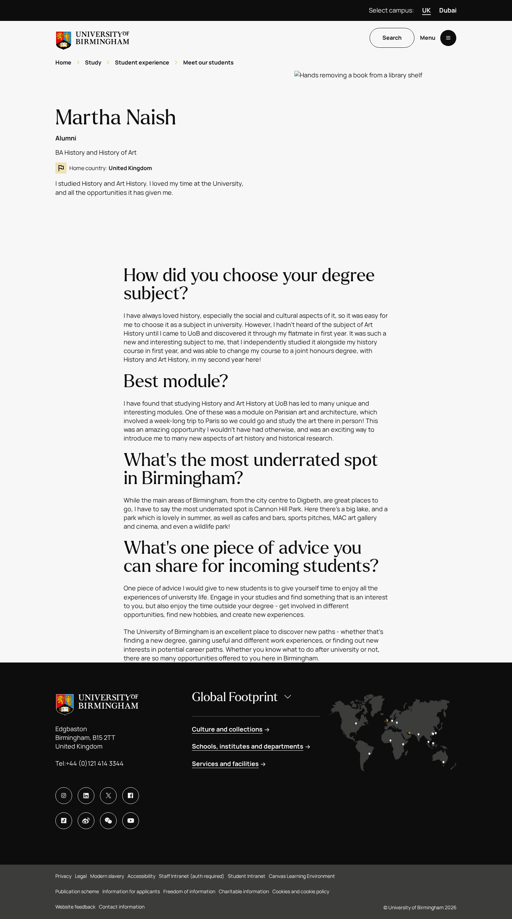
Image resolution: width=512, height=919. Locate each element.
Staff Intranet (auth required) (191, 876)
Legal (81, 876)
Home (63, 62)
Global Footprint (235, 697)
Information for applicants (131, 891)
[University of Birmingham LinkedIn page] (86, 795)
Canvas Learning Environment (302, 876)
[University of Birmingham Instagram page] (63, 795)
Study (93, 62)
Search (392, 38)
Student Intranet (246, 876)
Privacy (63, 876)
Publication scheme (77, 891)
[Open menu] (448, 38)
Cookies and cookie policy (300, 891)
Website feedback (75, 906)
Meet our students (208, 62)
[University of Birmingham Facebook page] (130, 795)
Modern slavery (107, 876)
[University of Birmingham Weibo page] (86, 820)
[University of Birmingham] (92, 38)
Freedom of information (189, 891)
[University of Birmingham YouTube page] (130, 820)
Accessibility (141, 876)
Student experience (142, 62)
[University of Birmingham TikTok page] (63, 820)
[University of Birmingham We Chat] (108, 820)
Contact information (122, 906)
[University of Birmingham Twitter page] (108, 795)
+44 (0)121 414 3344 (95, 763)
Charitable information (244, 891)
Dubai (448, 10)
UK (426, 10)
